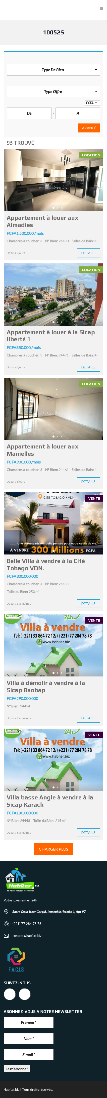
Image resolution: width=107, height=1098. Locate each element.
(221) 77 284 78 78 (26, 924)
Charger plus (53, 849)
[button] (53, 70)
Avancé (89, 128)
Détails (88, 253)
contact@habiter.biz (27, 936)
